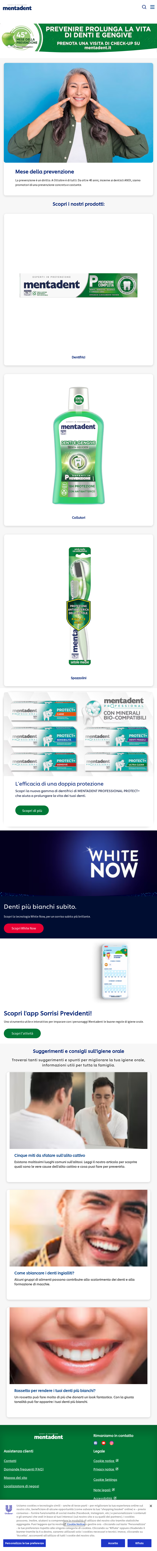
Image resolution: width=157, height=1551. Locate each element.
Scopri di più (32, 810)
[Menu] (152, 6)
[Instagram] (112, 1443)
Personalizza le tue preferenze (24, 1543)
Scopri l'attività (26, 1034)
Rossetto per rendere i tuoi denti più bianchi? (55, 1390)
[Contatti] (144, 6)
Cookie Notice (76, 1524)
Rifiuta (139, 1543)
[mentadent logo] (17, 7)
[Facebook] (95, 1443)
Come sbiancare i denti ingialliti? (44, 1272)
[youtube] (103, 1443)
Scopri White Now (23, 928)
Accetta (113, 1543)
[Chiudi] (151, 1506)
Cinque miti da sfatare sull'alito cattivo (49, 1155)
